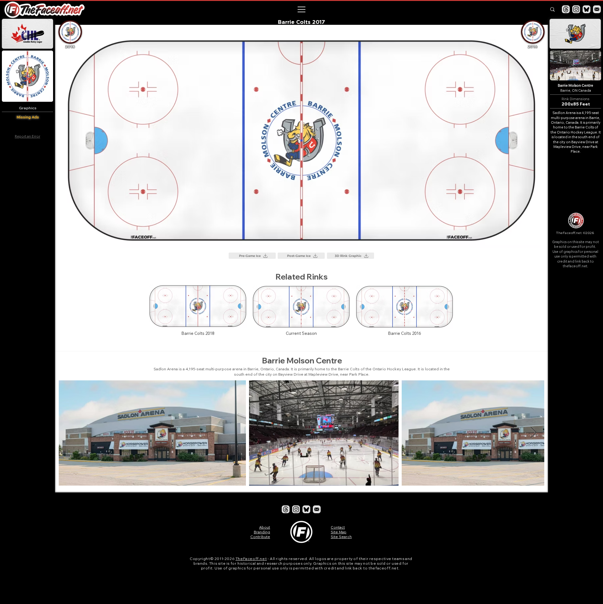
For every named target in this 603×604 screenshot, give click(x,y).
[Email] (597, 9)
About (264, 527)
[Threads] (566, 9)
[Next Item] (533, 433)
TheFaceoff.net (251, 558)
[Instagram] (576, 9)
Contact (338, 527)
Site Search (341, 536)
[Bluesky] (586, 9)
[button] (301, 9)
